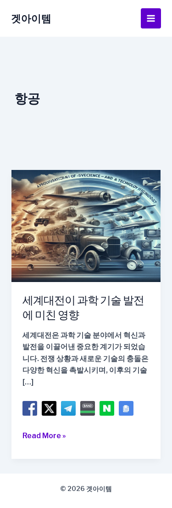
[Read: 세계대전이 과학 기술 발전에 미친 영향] (86, 225)
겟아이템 (31, 18)
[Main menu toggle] (151, 18)
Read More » (44, 436)
